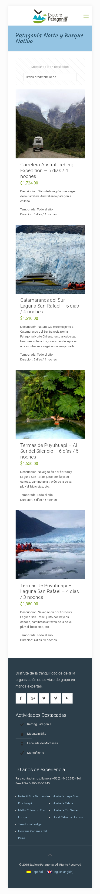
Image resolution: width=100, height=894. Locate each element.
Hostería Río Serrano (66, 810)
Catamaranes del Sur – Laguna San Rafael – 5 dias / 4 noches (49, 305)
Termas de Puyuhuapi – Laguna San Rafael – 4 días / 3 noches (49, 591)
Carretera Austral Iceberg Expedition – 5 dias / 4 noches (46, 170)
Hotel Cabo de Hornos (68, 817)
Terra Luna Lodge (29, 824)
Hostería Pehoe (63, 803)
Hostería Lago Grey (66, 796)
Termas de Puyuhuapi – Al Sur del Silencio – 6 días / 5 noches (49, 451)
